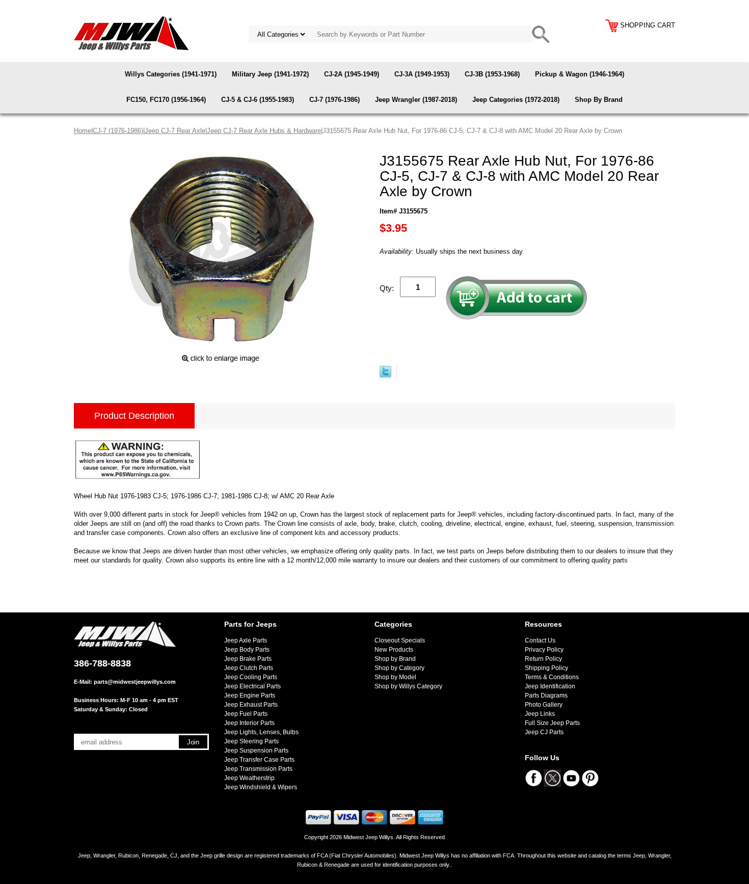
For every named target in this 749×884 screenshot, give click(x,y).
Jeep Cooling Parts (250, 677)
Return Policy (543, 658)
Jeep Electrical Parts (252, 686)
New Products (393, 649)
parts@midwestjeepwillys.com (135, 682)
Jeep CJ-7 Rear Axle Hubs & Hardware (264, 131)
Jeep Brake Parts (248, 658)
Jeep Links (540, 713)
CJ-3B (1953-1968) (492, 74)
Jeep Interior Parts (249, 723)
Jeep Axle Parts (245, 640)
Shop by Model (395, 677)
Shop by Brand (395, 658)
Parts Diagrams (546, 695)
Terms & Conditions (552, 677)
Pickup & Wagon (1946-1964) (579, 74)
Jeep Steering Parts (251, 741)
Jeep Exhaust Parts (251, 704)
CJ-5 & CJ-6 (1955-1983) (257, 99)
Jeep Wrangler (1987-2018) (416, 99)
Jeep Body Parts (247, 649)
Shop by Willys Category (408, 686)
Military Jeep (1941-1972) (270, 74)
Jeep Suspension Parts (256, 750)
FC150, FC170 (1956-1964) (166, 99)
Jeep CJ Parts (544, 732)
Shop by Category (399, 668)
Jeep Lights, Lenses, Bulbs (261, 732)
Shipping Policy (546, 668)
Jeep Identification (550, 686)
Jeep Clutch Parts (248, 668)
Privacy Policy (544, 649)
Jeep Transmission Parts (258, 768)
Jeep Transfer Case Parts (259, 759)
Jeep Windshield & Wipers (260, 787)
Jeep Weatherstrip (249, 778)
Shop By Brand (599, 99)
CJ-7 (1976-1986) (334, 99)
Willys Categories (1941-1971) (171, 74)
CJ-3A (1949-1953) (421, 74)
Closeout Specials (399, 640)
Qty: (387, 288)
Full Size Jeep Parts (552, 723)
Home (82, 131)
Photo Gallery (544, 704)
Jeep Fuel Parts (246, 713)
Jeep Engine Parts (249, 695)
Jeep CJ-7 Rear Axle (175, 131)
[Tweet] (385, 375)
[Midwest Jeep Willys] (131, 33)
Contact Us (540, 640)
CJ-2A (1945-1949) (351, 74)
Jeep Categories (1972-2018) (515, 99)
